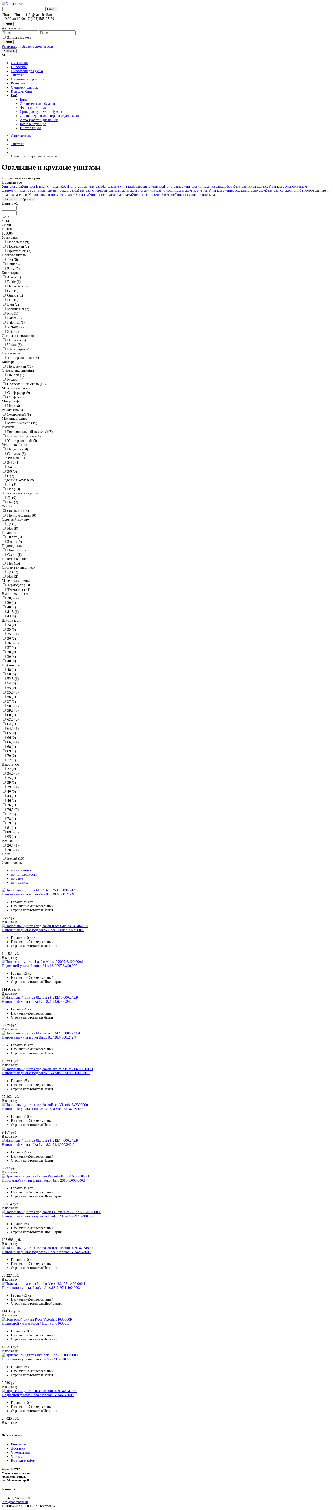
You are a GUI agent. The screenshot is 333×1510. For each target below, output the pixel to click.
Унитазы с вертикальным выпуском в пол (45, 190)
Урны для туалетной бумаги (41, 112)
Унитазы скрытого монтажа (110, 194)
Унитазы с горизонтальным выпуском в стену (113, 190)
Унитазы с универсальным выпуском (237, 190)
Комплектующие (33, 124)
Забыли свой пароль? (38, 46)
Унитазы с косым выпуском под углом (178, 190)
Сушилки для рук (24, 87)
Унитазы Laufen (34, 186)
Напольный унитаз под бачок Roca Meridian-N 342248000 (46, 1252)
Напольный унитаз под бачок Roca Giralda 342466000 (43, 930)
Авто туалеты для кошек (39, 120)
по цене (17, 878)
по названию (21, 870)
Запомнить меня (19, 37)
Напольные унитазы (117, 186)
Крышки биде (21, 91)
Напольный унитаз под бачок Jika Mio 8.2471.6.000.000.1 (46, 1073)
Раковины (18, 83)
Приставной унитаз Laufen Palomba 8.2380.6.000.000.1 (44, 1180)
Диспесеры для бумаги (37, 103)
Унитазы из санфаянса (251, 186)
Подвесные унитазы (148, 186)
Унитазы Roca (57, 186)
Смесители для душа (27, 71)
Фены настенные (33, 108)
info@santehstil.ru (15, 1502)
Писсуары (19, 67)
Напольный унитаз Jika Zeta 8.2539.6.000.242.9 (38, 894)
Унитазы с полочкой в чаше (153, 194)
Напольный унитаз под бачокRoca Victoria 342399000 (43, 1109)
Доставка (18, 1448)
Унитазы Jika (12, 186)
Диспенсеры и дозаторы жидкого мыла (50, 116)
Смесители (19, 63)
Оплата (16, 1456)
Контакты (18, 1444)
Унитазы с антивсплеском (195, 194)
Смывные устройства (27, 79)
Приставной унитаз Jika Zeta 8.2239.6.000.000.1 (38, 1359)
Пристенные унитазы (84, 186)
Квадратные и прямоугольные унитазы (58, 194)
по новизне (19, 882)
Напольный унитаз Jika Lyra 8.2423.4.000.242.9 (38, 1144)
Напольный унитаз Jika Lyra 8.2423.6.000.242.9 (38, 1001)
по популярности (24, 874)
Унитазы (17, 75)
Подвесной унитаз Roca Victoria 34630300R (35, 1323)
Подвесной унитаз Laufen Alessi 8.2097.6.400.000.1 (41, 966)
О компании (20, 1452)
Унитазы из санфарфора (215, 186)
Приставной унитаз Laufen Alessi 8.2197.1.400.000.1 (42, 1288)
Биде (23, 99)
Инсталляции (30, 128)
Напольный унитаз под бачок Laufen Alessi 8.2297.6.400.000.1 (49, 1216)
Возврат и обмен (24, 1460)
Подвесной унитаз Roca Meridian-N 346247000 (38, 1395)
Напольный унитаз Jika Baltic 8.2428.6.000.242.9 (39, 1037)
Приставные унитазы (180, 186)
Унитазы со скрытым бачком (288, 190)
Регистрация (11, 46)
